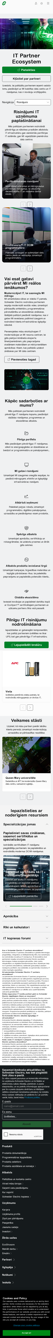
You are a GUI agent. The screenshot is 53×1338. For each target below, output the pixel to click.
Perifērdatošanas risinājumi (22, 181)
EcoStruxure (8, 1244)
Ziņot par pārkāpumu (12, 1218)
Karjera (6, 1209)
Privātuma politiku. (32, 1097)
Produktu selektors (11, 1162)
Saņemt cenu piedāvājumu (15, 1188)
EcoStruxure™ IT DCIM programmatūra (19, 246)
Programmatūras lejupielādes (17, 1157)
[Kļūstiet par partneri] (26, 78)
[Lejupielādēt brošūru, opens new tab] (26, 645)
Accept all (26, 1333)
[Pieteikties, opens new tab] (26, 70)
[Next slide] (47, 906)
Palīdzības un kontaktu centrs (16, 1179)
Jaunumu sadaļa (10, 1227)
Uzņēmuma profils (11, 1214)
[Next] (30, 708)
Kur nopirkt (7, 1192)
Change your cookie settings (26, 1325)
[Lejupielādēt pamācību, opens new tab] (23, 896)
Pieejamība (7, 1223)
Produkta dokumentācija (14, 1153)
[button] (21, 359)
